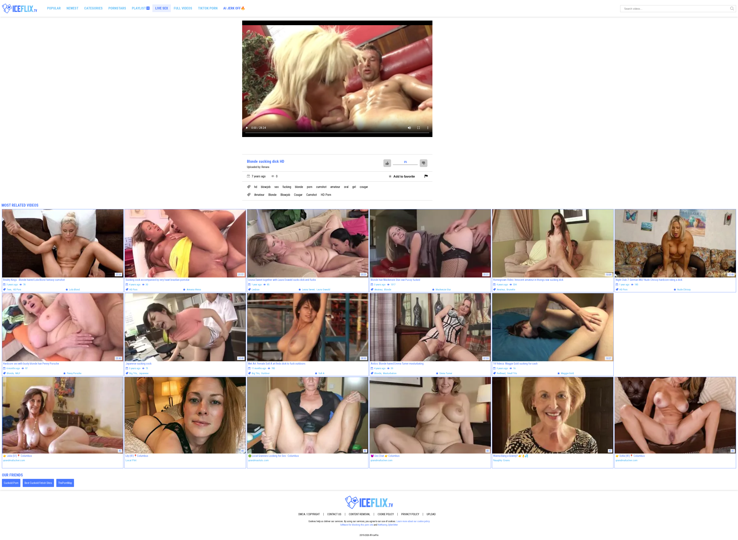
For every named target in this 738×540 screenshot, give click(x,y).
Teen (9, 289)
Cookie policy (386, 514)
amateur (335, 187)
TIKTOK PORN (208, 8)
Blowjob (285, 194)
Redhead (501, 373)
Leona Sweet (308, 289)
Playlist (140, 8)
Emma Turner (446, 373)
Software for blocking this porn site (356, 524)
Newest (72, 8)
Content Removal (359, 514)
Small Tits (512, 373)
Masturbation (389, 373)
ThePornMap (65, 482)
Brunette (511, 289)
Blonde (272, 194)
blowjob (266, 187)
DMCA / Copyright (309, 514)
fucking (287, 187)
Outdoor (265, 373)
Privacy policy (410, 514)
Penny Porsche (74, 373)
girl (354, 187)
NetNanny (382, 524)
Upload (431, 514)
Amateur (259, 194)
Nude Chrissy (684, 289)
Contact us (334, 514)
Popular (54, 8)
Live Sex (161, 8)
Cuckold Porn (11, 482)
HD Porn (326, 194)
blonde (299, 187)
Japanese (143, 373)
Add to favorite (404, 176)
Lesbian (255, 289)
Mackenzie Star (443, 289)
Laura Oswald (323, 289)
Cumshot (311, 194)
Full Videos (183, 8)
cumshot (321, 187)
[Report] (426, 176)
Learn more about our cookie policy (413, 521)
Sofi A (321, 373)
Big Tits (133, 373)
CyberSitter (393, 524)
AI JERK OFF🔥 (234, 8)
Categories (93, 8)
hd (255, 187)
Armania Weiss (194, 289)
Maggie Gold (567, 373)
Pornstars (117, 8)
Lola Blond (74, 289)
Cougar (298, 194)
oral (346, 187)
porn (309, 187)
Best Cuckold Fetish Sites (38, 482)
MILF (17, 373)
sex (276, 187)
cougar (364, 187)
